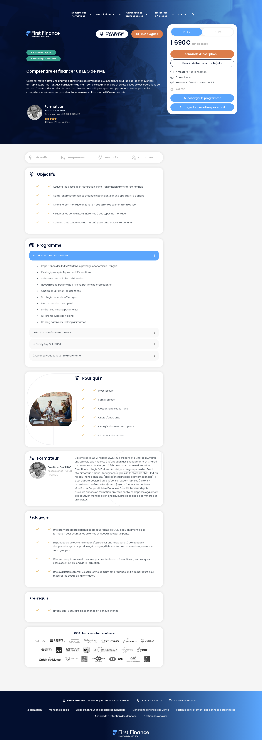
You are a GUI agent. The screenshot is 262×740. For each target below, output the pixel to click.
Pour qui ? (111, 157)
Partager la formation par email (202, 107)
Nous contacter (115, 34)
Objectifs (41, 157)
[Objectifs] (31, 157)
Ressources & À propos (161, 14)
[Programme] (63, 157)
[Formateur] (134, 157)
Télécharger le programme (202, 98)
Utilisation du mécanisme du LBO (51, 332)
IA (120, 14)
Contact (183, 14)
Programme (75, 157)
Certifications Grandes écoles (134, 14)
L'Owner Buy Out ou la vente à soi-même (56, 355)
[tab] (186, 32)
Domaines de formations (78, 14)
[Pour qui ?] (100, 157)
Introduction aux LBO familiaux (50, 255)
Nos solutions (103, 14)
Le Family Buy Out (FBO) (46, 344)
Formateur (145, 157)
